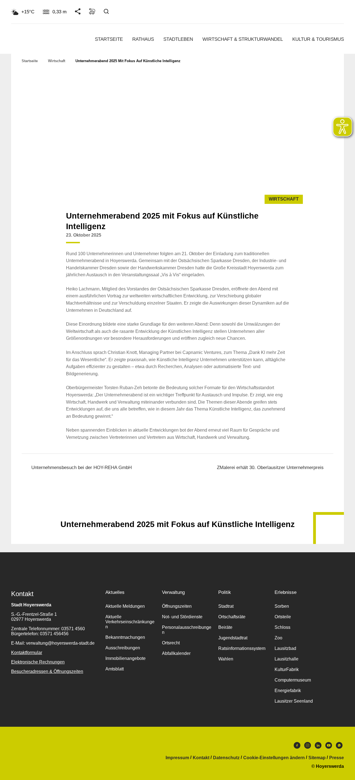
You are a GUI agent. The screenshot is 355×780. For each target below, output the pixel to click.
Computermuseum (293, 680)
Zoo (278, 637)
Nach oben (177, 510)
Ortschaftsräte (231, 616)
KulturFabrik (287, 669)
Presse (336, 758)
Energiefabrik (288, 690)
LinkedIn (318, 746)
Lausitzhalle (286, 659)
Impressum (177, 758)
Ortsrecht (171, 642)
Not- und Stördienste (182, 616)
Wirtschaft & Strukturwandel (242, 39)
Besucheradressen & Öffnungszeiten (47, 671)
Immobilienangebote (125, 658)
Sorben (282, 606)
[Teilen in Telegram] (294, 237)
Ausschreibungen (122, 647)
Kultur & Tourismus (318, 39)
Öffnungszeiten (177, 606)
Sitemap (317, 758)
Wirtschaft (56, 61)
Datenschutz (226, 758)
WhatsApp (339, 746)
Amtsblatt (114, 669)
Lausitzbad (285, 648)
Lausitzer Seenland (294, 701)
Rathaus (143, 39)
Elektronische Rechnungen (38, 662)
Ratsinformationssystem (241, 648)
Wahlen (225, 659)
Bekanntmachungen (125, 637)
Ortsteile (283, 616)
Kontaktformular (26, 652)
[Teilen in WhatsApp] (283, 239)
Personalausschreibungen (186, 630)
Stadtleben (178, 39)
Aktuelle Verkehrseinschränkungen (129, 621)
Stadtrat (226, 606)
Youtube (328, 746)
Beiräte (225, 627)
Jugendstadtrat (232, 637)
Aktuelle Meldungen (125, 606)
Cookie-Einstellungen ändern (274, 758)
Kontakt (201, 758)
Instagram (307, 746)
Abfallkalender (176, 653)
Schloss (282, 627)
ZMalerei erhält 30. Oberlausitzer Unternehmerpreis (270, 467)
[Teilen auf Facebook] (262, 239)
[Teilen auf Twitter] (273, 239)
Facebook (297, 746)
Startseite (109, 39)
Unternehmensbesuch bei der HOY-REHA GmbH (81, 467)
